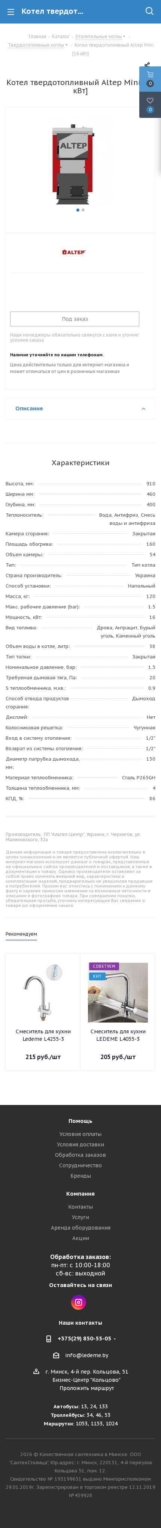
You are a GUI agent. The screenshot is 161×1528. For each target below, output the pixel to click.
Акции (80, 1238)
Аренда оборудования (80, 1227)
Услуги (80, 1217)
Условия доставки (80, 1144)
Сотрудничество (80, 1165)
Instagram (78, 1302)
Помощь (80, 1120)
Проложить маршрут (87, 1388)
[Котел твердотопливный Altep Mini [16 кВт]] (80, 161)
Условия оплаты (80, 1134)
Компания (80, 1193)
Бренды (80, 1175)
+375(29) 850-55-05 (84, 1338)
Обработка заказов (80, 1155)
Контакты (80, 1206)
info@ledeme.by (86, 1355)
